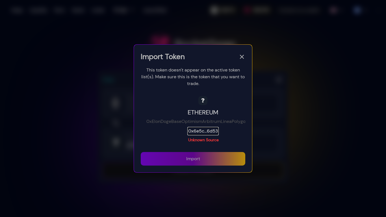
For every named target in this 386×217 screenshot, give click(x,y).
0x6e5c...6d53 (203, 131)
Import (193, 159)
